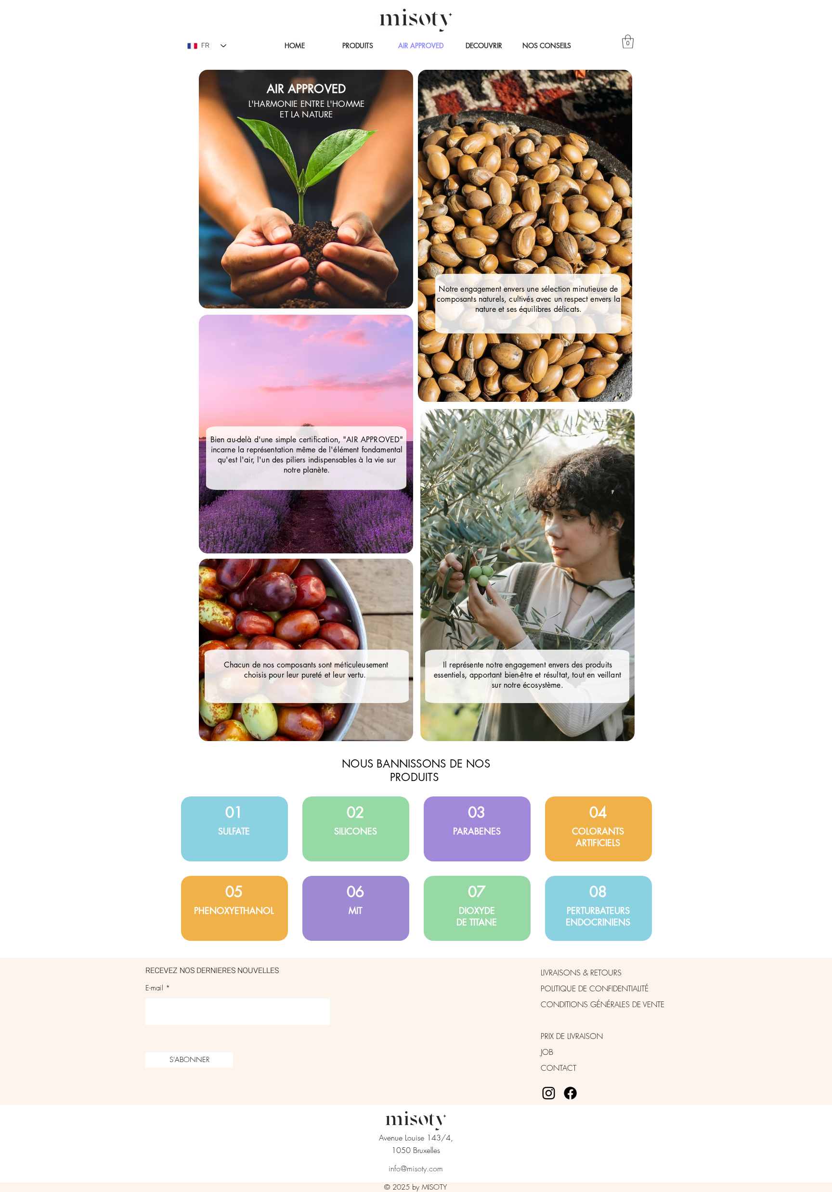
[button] (628, 42)
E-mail (154, 988)
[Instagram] (548, 1093)
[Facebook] (570, 1093)
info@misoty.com (416, 1168)
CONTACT (558, 1068)
